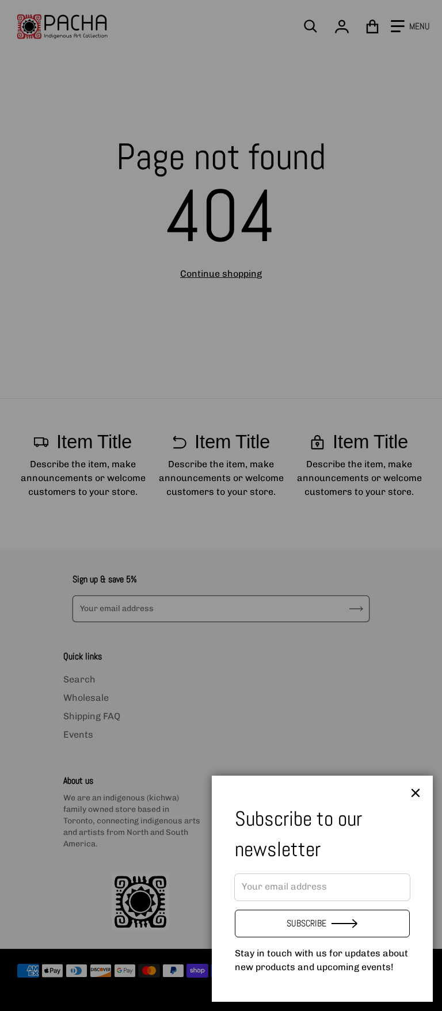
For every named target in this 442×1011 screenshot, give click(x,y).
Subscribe (306, 923)
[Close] (415, 793)
